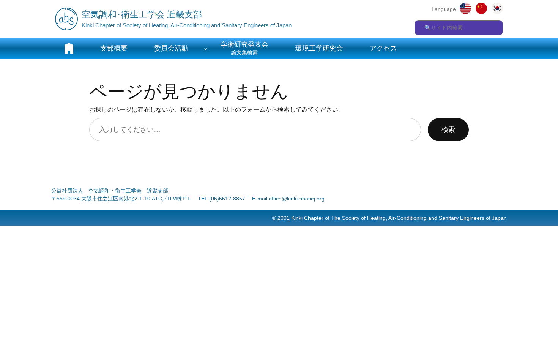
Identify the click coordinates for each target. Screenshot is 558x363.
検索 (448, 129)
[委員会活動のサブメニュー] (205, 48)
